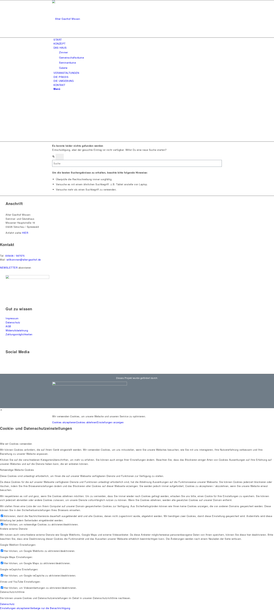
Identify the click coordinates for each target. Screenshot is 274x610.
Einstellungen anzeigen (110, 422)
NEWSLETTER (9, 267)
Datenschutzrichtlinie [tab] (12, 592)
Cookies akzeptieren (64, 422)
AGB (8, 326)
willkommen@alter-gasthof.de (24, 259)
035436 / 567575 (15, 255)
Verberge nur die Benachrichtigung (50, 608)
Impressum (12, 318)
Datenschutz (13, 322)
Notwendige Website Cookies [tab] (17, 470)
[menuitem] (137, 40)
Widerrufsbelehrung (17, 330)
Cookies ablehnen (86, 422)
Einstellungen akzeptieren (15, 608)
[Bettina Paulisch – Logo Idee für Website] (80, 19)
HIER (25, 232)
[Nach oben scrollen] (1, 410)
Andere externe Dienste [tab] (13, 528)
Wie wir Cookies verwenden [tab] (16, 443)
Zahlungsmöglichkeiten (19, 334)
